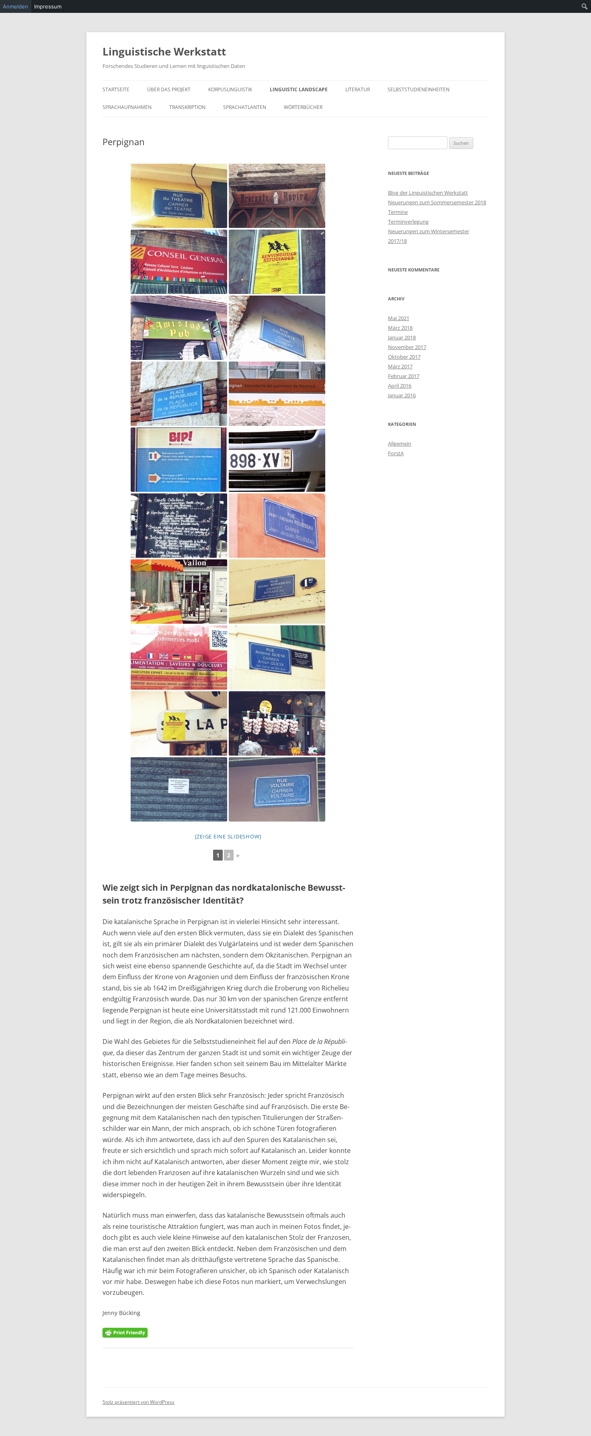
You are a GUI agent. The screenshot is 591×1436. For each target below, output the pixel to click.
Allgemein (399, 443)
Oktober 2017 (404, 356)
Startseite (116, 89)
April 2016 (399, 385)
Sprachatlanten (244, 107)
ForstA (396, 453)
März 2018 (400, 327)
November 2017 (407, 347)
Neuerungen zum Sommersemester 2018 (437, 202)
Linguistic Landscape (299, 89)
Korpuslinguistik (230, 89)
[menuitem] (585, 6)
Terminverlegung (408, 221)
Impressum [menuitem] (48, 6)
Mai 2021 (398, 318)
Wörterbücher (303, 107)
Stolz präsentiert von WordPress (138, 1402)
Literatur (357, 89)
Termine (398, 212)
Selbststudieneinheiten (418, 89)
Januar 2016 (402, 395)
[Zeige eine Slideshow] (228, 836)
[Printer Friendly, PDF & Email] (125, 1332)
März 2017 (400, 366)
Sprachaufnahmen (127, 107)
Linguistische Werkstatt (164, 51)
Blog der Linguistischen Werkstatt (428, 192)
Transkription (187, 107)
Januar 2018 (402, 337)
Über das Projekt (169, 89)
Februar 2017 (403, 376)
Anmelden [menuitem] (15, 6)
